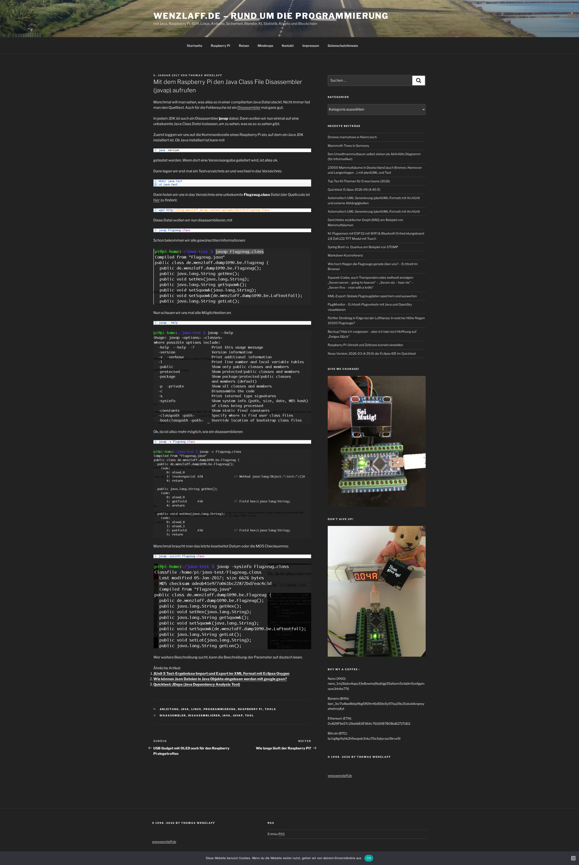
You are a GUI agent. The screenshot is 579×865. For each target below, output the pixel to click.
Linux (196, 709)
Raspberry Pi (220, 46)
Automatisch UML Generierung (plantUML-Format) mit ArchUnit (374, 211)
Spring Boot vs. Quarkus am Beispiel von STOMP (363, 247)
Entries (276, 834)
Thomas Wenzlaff (205, 75)
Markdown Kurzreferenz (345, 255)
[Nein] (573, 858)
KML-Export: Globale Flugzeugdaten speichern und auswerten (372, 296)
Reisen (244, 46)
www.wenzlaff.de (340, 775)
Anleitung (169, 709)
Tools (270, 709)
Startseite (194, 46)
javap (238, 715)
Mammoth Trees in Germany (348, 145)
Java (185, 709)
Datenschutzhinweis (343, 46)
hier (156, 200)
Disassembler (249, 107)
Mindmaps (265, 46)
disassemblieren (204, 715)
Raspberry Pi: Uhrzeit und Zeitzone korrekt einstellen (365, 345)
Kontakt (288, 46)
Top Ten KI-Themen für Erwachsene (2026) (359, 181)
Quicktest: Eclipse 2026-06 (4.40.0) (354, 189)
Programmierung (220, 709)
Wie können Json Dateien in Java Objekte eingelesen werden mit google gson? (220, 679)
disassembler (173, 715)
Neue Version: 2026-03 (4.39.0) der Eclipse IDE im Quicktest (372, 353)
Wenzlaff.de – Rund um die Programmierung (271, 16)
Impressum (310, 46)
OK (369, 858)
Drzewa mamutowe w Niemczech (352, 137)
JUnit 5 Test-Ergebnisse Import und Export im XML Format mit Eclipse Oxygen (221, 673)
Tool (249, 715)
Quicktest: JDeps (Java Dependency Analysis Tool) (196, 684)
